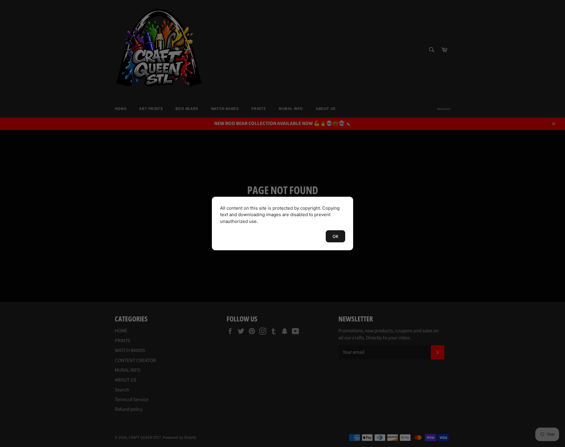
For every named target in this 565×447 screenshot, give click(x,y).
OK (335, 236)
